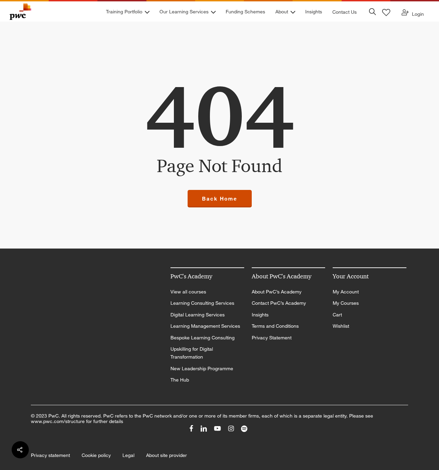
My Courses (346, 303)
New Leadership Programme (201, 368)
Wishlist (341, 326)
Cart (337, 314)
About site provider (166, 455)
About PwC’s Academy (276, 291)
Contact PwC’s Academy (279, 303)
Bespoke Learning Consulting (202, 337)
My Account (346, 291)
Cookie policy (96, 455)
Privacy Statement (272, 337)
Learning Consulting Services (202, 303)
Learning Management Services (205, 326)
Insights (260, 314)
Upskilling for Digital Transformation (191, 353)
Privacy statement (50, 455)
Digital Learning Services (197, 314)
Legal (128, 455)
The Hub (179, 380)
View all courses (188, 291)
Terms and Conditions (275, 326)
